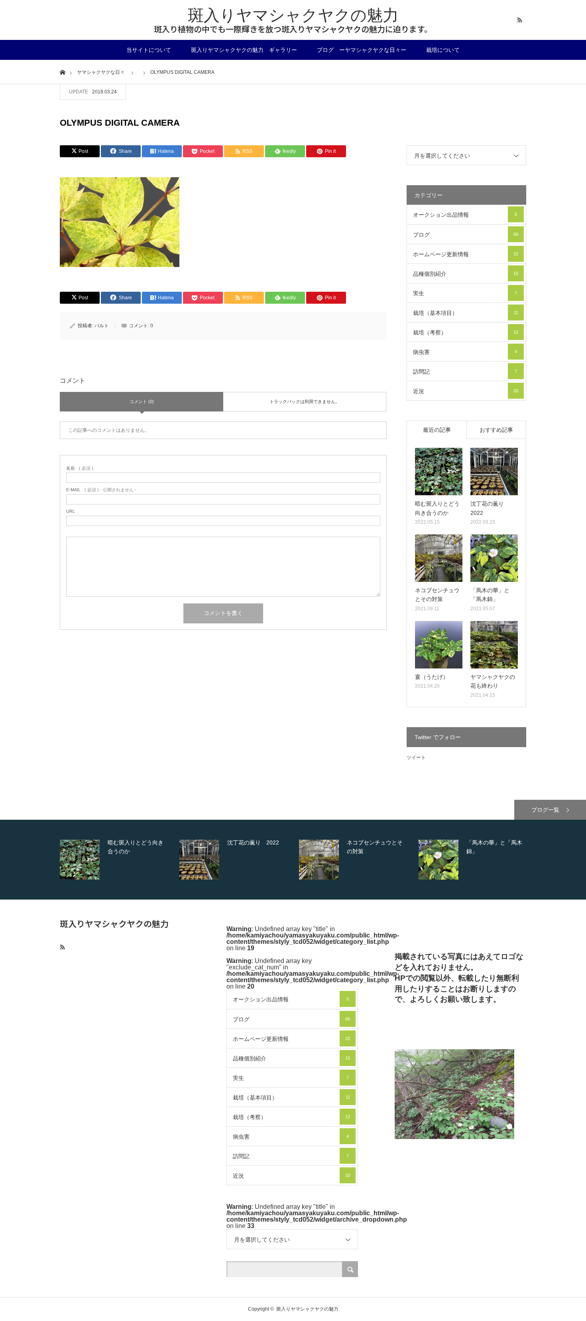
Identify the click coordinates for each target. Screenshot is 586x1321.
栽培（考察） (465, 332)
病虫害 (465, 352)
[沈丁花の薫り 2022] (494, 471)
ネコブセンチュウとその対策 (437, 594)
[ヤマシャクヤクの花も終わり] (494, 644)
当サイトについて (148, 50)
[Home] (62, 72)
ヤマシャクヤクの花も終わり (492, 681)
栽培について (443, 50)
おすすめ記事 (496, 430)
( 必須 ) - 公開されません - (101, 490)
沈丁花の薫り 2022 (489, 508)
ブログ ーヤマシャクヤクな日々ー (361, 50)
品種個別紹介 (465, 274)
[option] (117, 860)
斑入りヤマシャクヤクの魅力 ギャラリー (244, 50)
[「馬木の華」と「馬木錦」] (494, 558)
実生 (465, 293)
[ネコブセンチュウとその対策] (438, 558)
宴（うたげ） (431, 677)
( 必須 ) (79, 468)
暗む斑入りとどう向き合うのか (437, 508)
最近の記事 (437, 430)
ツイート (416, 757)
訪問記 (465, 371)
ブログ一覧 (545, 810)
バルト (101, 325)
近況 (465, 391)
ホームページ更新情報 (465, 254)
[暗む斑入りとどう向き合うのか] (438, 471)
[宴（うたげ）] (438, 644)
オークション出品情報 (465, 215)
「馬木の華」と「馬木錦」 (489, 594)
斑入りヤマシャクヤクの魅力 (293, 15)
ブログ (465, 234)
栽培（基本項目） (465, 313)
